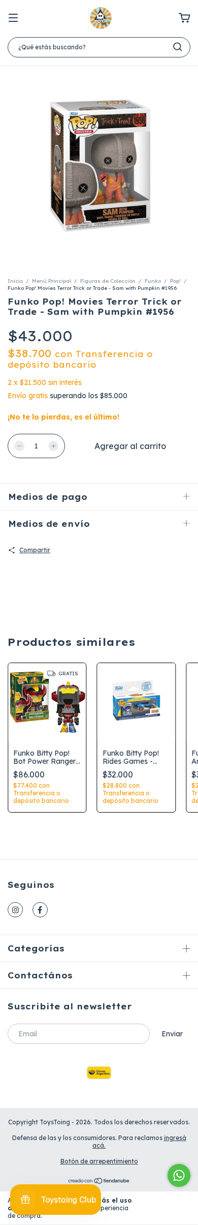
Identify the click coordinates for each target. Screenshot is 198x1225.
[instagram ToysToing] (15, 909)
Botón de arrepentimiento (99, 1161)
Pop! (175, 281)
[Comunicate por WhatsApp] (179, 1175)
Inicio (15, 281)
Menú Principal (51, 281)
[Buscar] (177, 47)
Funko (153, 281)
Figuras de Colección (108, 281)
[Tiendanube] (99, 1182)
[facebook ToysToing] (40, 909)
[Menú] (13, 18)
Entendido (167, 1208)
